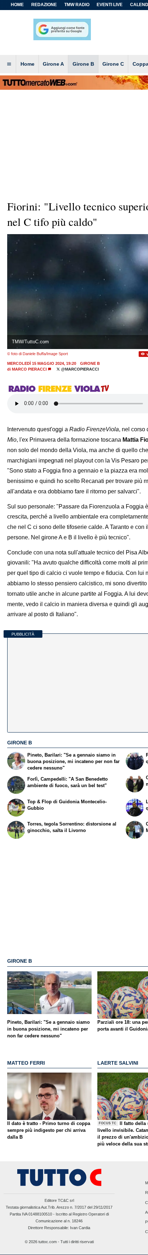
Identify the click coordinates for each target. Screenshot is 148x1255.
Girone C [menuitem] (113, 64)
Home (17, 5)
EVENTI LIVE (109, 5)
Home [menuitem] (27, 64)
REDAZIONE (44, 5)
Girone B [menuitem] (83, 64)
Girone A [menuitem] (53, 64)
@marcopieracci (79, 369)
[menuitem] (9, 64)
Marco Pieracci (29, 369)
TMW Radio (76, 5)
